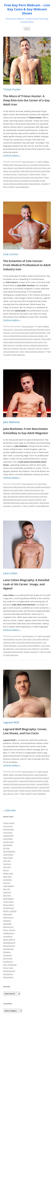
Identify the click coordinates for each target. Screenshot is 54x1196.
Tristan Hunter (12, 89)
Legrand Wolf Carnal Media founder (24, 787)
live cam (39, 348)
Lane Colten (10, 573)
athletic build (8, 165)
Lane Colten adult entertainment (29, 642)
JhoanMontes (8, 949)
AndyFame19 (8, 917)
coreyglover (7, 936)
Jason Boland (8, 168)
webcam (41, 351)
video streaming (31, 351)
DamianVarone (9, 946)
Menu (27, 29)
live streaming (14, 171)
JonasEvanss (8, 961)
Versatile (44, 184)
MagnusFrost (8, 927)
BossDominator (9, 971)
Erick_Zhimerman (10, 964)
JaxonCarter (7, 958)
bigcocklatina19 (9, 942)
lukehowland (8, 977)
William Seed (8, 873)
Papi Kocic (7, 864)
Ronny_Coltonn (9, 930)
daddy (11, 775)
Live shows (44, 649)
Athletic (46, 162)
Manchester (44, 503)
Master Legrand (25, 790)
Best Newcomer (20, 487)
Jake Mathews (11, 422)
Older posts (9, 810)
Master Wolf (37, 790)
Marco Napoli (8, 905)
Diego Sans (7, 876)
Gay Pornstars (27, 162)
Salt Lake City (8, 793)
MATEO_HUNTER (9, 911)
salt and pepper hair (11, 351)
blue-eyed (18, 165)
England (6, 490)
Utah (16, 793)
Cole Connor (10, 254)
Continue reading (12, 155)
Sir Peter (6, 848)
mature (46, 348)
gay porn (18, 639)
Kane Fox (6, 883)
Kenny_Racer (8, 968)
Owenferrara (8, 974)
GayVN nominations (32, 490)
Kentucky (23, 348)
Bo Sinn (6, 870)
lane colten (27, 639)
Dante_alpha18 (9, 939)
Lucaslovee (7, 955)
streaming (34, 652)
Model (26, 652)
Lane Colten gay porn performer (27, 649)
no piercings (16, 506)
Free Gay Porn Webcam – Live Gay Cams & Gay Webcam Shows (27, 9)
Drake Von (7, 892)
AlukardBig (7, 924)
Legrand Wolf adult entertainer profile (33, 781)
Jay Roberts (7, 880)
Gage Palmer (8, 857)
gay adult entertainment (39, 165)
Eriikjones (7, 952)
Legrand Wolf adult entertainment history (19, 784)
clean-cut (26, 165)
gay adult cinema (16, 490)
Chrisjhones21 (8, 908)
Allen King (7, 867)
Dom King (7, 895)
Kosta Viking (8, 839)
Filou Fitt (6, 889)
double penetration (42, 487)
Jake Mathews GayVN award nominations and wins (27, 496)
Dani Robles (7, 845)
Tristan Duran (22, 174)
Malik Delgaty (8, 898)
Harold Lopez (8, 842)
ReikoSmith (7, 914)
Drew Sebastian (9, 851)
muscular (6, 506)
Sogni (22, 351)
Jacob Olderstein (22, 187)
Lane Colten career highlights (28, 645)
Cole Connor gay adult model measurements (28, 333)
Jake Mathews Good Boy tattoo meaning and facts (22, 499)
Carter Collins (8, 902)
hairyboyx (7, 920)
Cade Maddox (8, 886)
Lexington (31, 348)
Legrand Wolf (11, 722)
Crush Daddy (8, 854)
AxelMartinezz (8, 933)
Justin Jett (6, 861)
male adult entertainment (13, 652)
